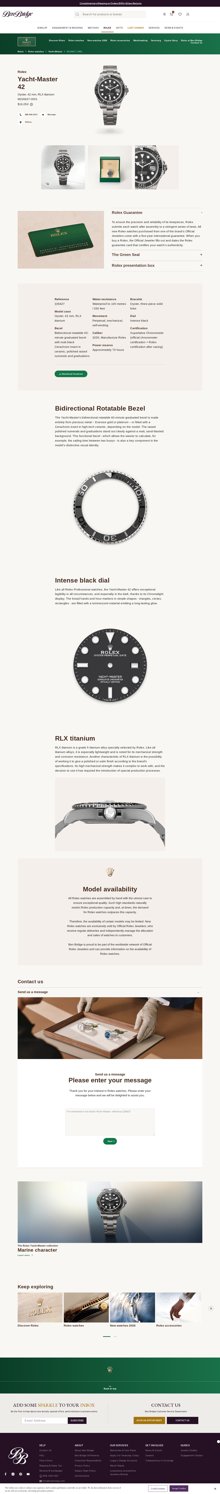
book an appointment (149, 1420)
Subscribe (77, 1420)
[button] (180, 14)
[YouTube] (28, 1474)
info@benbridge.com (53, 1481)
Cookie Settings (158, 1488)
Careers (149, 1455)
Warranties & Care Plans (123, 1450)
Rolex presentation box (133, 265)
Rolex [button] (107, 28)
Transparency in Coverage (159, 1460)
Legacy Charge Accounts (123, 1460)
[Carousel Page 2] (115, 1336)
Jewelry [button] (42, 28)
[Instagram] (13, 1474)
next (211, 1308)
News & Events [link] (173, 28)
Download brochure (72, 374)
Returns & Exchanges (51, 1470)
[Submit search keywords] (77, 14)
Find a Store (45, 1460)
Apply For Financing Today (124, 1455)
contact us (182, 1420)
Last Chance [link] (136, 28)
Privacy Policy (82, 1465)
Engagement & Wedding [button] (67, 28)
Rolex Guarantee (127, 212)
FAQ (41, 1455)
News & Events (153, 1450)
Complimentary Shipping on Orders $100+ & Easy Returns (111, 3)
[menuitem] (42, 28)
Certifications (82, 1476)
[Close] (215, 1488)
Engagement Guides (192, 1455)
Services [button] (154, 28)
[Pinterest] (20, 1474)
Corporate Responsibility (88, 1460)
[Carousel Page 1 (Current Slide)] (106, 1336)
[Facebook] (5, 1474)
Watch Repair (117, 1465)
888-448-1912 (50, 1476)
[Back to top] (218, 1441)
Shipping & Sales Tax (50, 1465)
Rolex (22, 72)
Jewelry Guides (189, 1450)
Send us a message (33, 992)
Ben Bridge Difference (87, 1455)
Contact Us (45, 1450)
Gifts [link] (119, 28)
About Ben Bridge (84, 1450)
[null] (110, 1212)
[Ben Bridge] (12, 14)
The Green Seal (126, 254)
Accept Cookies (179, 1488)
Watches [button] (93, 28)
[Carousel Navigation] (26, 1341)
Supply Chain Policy (85, 1470)
